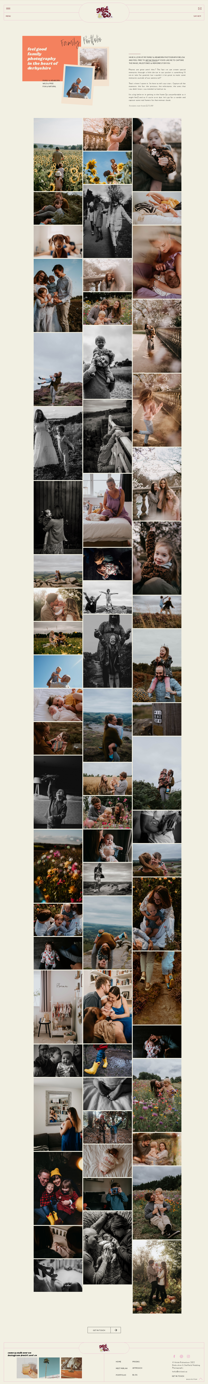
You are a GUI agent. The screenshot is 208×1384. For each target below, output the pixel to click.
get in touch (151, 60)
